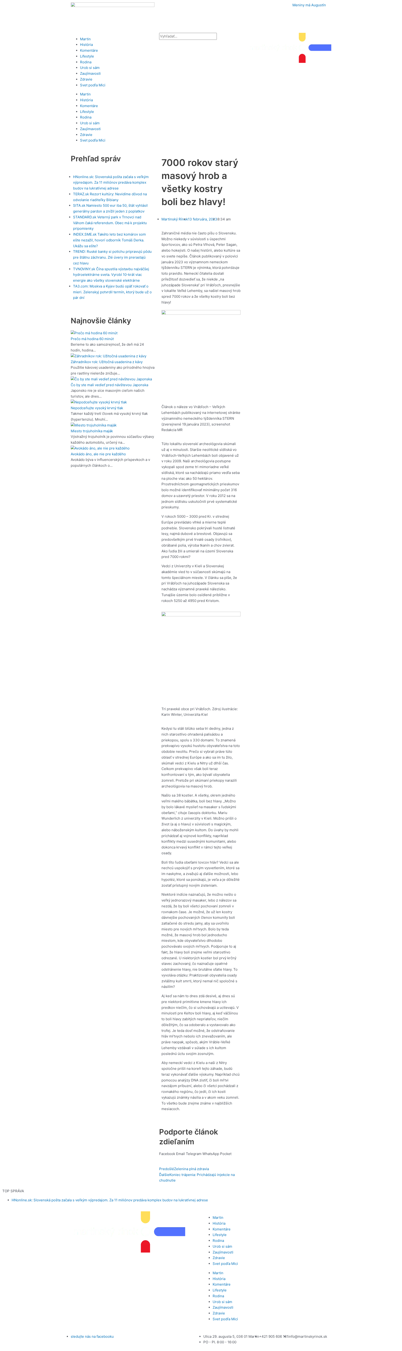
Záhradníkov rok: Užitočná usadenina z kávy (107, 362)
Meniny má (309, 5)
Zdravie (86, 79)
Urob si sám (90, 67)
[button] (167, 1154)
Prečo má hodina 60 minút (92, 339)
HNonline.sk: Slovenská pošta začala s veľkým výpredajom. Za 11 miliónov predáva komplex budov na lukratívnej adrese (110, 1200)
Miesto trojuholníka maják (92, 431)
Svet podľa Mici (92, 85)
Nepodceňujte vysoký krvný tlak (97, 408)
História (86, 44)
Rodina (85, 62)
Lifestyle (87, 56)
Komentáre (89, 50)
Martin (85, 39)
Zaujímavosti (90, 73)
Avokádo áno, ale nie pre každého (98, 454)
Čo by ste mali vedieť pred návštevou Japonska (109, 385)
